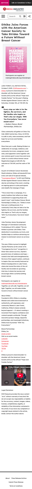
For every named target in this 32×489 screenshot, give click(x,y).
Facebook (4, 343)
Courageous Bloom (8, 178)
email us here (6, 334)
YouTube (4, 346)
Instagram (5, 341)
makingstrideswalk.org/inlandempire (14, 283)
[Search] (20, 16)
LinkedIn (4, 339)
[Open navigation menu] (3, 16)
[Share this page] (29, 16)
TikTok (3, 348)
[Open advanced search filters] (24, 16)
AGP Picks (4, 3)
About (8, 478)
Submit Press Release (16, 482)
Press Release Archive (18, 478)
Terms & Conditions (16, 486)
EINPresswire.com (19, 88)
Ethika (3, 91)
